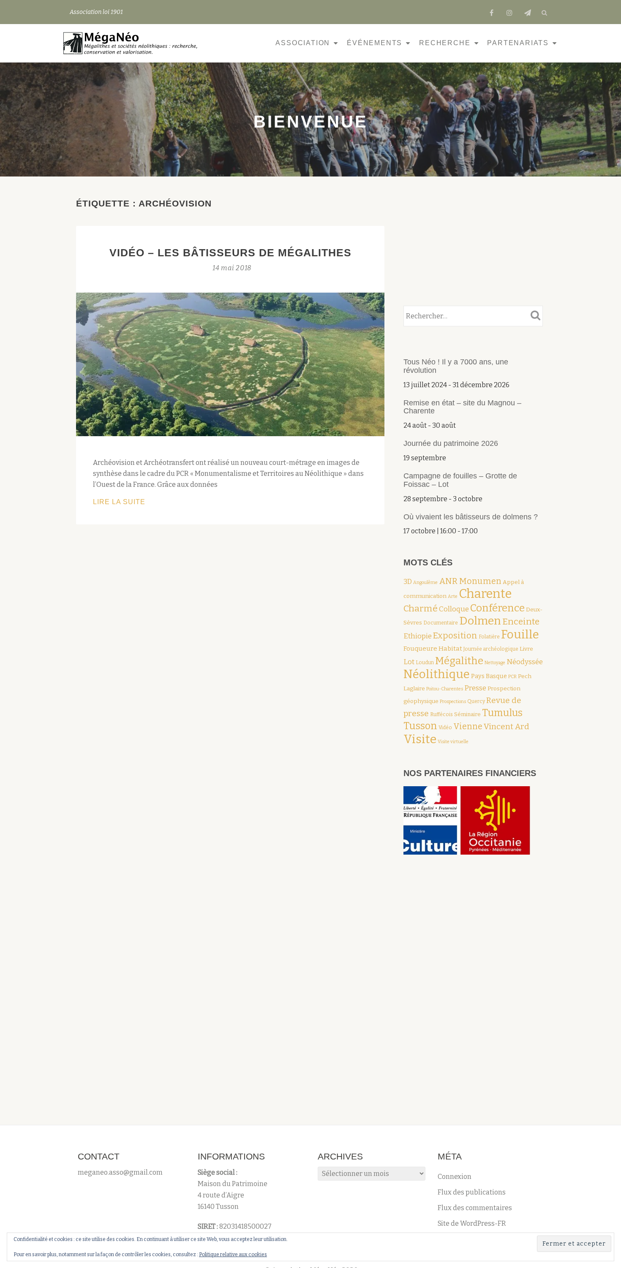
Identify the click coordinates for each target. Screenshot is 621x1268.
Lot (408, 661)
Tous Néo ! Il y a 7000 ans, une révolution (455, 366)
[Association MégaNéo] (132, 43)
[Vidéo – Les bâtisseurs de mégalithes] (230, 364)
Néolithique (436, 674)
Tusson (420, 726)
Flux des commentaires (475, 1208)
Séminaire (467, 714)
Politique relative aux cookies (233, 1254)
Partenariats (518, 42)
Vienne (467, 726)
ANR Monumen (470, 581)
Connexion (454, 1177)
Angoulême (425, 582)
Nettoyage (495, 662)
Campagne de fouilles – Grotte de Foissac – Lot (460, 480)
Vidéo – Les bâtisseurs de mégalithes (230, 252)
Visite (419, 739)
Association (302, 42)
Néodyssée (525, 661)
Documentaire (440, 623)
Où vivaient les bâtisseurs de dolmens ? (470, 517)
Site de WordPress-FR (472, 1223)
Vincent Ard (506, 726)
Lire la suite (143, 503)
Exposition (455, 635)
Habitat (450, 648)
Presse (475, 688)
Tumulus (502, 713)
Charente (485, 593)
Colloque (454, 609)
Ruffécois (441, 714)
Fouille (520, 634)
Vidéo (445, 727)
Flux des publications (472, 1192)
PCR (512, 676)
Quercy (476, 701)
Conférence (497, 608)
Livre (526, 648)
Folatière (489, 637)
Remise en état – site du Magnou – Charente (462, 407)
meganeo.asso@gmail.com (120, 1172)
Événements (374, 42)
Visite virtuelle (453, 741)
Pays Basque (489, 676)
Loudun (425, 662)
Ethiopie (417, 636)
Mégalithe (459, 660)
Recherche (444, 42)
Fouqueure (420, 648)
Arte (453, 596)
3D (407, 582)
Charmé (420, 608)
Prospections (453, 701)
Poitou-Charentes (444, 689)
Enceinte (520, 621)
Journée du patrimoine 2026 (450, 443)
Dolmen (480, 620)
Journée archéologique (490, 649)
